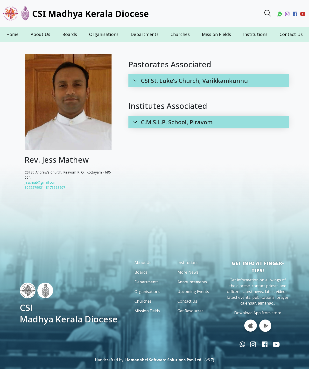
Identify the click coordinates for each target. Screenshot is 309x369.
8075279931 (34, 187)
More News (187, 272)
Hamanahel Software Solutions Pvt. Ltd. (164, 359)
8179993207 (55, 187)
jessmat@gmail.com (40, 182)
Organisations (104, 34)
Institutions (255, 34)
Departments (145, 34)
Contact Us (291, 34)
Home (12, 34)
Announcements (192, 282)
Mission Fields (216, 34)
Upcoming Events (193, 291)
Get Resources (190, 310)
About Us (40, 34)
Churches (180, 34)
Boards (69, 34)
